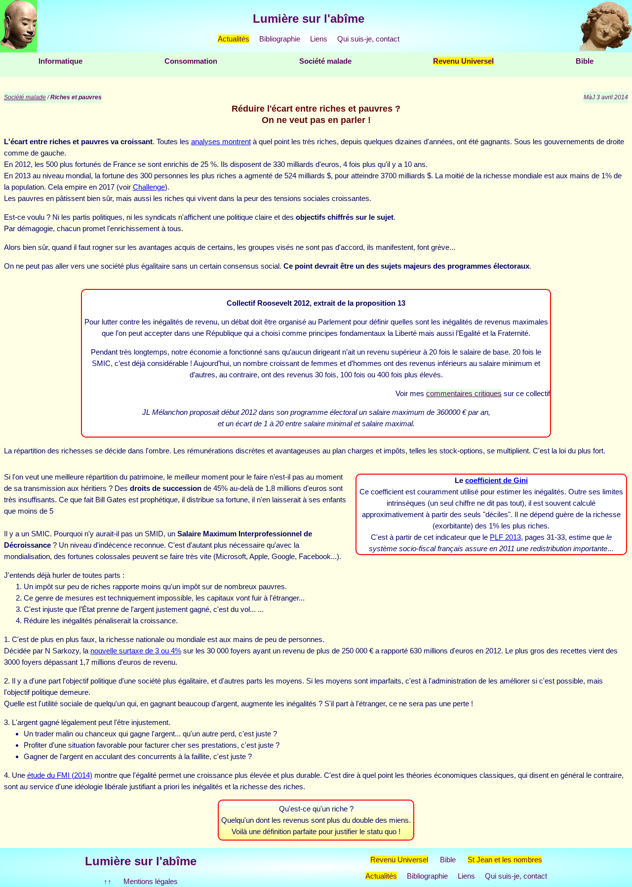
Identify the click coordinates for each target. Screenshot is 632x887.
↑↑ (108, 881)
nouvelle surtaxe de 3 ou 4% (135, 650)
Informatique (60, 61)
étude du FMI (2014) (59, 775)
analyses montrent (221, 141)
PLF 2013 (505, 537)
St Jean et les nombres (505, 859)
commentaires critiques (464, 393)
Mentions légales (150, 881)
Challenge (149, 187)
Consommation (190, 61)
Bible (584, 61)
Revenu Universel (463, 61)
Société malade (325, 61)
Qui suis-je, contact (368, 39)
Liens (318, 39)
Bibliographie (279, 39)
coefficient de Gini (496, 480)
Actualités (233, 39)
